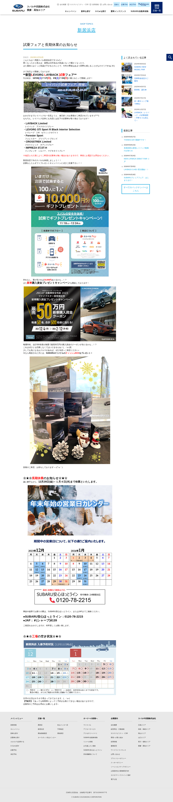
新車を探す (86, 11)
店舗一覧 (157, 11)
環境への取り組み (117, 737)
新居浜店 (86, 30)
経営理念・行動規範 (117, 729)
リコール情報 (88, 742)
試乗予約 (124, 4)
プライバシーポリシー (118, 758)
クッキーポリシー (117, 762)
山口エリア (142, 737)
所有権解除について (90, 754)
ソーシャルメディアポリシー (121, 767)
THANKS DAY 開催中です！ (135, 140)
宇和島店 (60, 729)
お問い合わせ (107, 4)
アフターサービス (89, 729)
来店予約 (132, 4)
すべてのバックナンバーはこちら (136, 189)
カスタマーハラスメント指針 (121, 775)
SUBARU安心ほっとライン (92, 750)
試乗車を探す (15, 737)
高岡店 (40, 725)
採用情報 (95, 4)
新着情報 (14, 725)
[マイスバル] (143, 4)
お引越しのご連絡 (89, 746)
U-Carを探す (100, 11)
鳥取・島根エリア (144, 729)
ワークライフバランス (118, 750)
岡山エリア (142, 733)
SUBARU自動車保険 (139, 11)
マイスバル (87, 725)
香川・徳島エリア (144, 742)
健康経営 (114, 746)
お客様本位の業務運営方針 (120, 771)
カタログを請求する (17, 742)
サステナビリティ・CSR (79, 4)
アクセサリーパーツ (90, 733)
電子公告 (114, 779)
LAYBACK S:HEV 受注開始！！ (136, 169)
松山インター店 (62, 725)
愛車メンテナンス (118, 11)
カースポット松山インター (47, 737)
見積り (116, 4)
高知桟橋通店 (42, 733)
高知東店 (60, 733)
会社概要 (63, 4)
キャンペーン (70, 11)
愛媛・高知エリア (144, 746)
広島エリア (142, 725)
